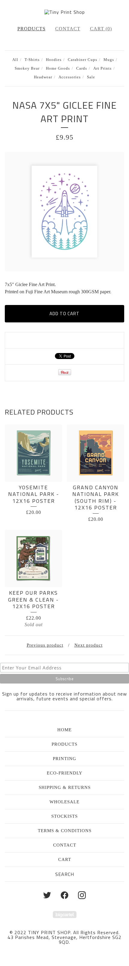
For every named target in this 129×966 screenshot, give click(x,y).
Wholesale (65, 801)
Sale (91, 77)
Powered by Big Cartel (64, 914)
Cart (64, 859)
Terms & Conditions (65, 830)
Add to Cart (65, 313)
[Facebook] (64, 895)
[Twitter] (47, 895)
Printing (64, 758)
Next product (88, 645)
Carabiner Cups (82, 60)
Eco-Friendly (64, 773)
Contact (67, 28)
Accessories (69, 77)
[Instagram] (82, 895)
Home (64, 729)
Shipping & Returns (65, 787)
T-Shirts (32, 60)
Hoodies (54, 60)
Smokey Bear (27, 68)
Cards (81, 68)
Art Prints (102, 68)
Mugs (109, 60)
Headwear (43, 77)
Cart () (101, 28)
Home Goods (58, 68)
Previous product (45, 645)
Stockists (64, 816)
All (15, 60)
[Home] (64, 12)
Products (31, 28)
